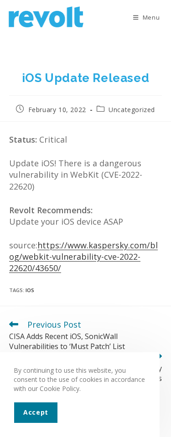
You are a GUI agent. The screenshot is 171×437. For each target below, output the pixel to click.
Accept (35, 412)
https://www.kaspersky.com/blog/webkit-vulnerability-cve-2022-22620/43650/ (83, 256)
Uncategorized (132, 109)
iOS (30, 290)
